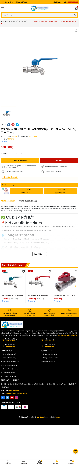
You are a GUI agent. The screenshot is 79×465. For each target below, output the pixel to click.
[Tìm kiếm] (75, 15)
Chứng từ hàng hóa (9, 376)
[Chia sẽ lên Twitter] (17, 124)
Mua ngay (59, 160)
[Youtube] (12, 397)
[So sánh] (4, 141)
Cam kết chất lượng (9, 358)
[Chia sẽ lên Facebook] (8, 124)
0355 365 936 (60, 189)
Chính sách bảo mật (9, 354)
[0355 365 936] (70, 2)
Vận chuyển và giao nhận (11, 361)
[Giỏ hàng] (76, 8)
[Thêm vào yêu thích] (76, 30)
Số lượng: (4, 153)
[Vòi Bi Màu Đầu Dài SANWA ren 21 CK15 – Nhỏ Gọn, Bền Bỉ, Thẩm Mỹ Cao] (13, 281)
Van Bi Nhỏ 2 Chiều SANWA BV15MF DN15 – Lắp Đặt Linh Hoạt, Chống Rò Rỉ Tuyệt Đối (65, 295)
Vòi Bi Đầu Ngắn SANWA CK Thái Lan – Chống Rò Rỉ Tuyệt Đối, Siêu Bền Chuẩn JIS (39, 295)
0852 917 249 (26, 189)
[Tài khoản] (56, 2)
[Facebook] (3, 397)
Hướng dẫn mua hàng (50, 354)
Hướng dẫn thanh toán (50, 358)
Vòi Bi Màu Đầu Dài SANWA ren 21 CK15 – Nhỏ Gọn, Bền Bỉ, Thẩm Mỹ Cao (13, 295)
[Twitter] (7, 397)
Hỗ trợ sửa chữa (49, 345)
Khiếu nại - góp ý (49, 340)
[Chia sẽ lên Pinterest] (13, 124)
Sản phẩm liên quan (12, 265)
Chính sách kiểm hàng (10, 369)
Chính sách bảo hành (10, 365)
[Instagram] (16, 397)
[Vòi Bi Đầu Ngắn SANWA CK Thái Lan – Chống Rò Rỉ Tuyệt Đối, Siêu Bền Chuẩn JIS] (39, 281)
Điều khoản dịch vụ (49, 361)
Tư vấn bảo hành (10, 345)
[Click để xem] (39, 67)
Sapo (58, 417)
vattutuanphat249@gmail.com (16, 393)
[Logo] (39, 8)
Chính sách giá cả (9, 372)
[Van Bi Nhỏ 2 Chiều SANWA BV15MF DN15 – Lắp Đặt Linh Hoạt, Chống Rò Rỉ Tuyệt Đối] (65, 281)
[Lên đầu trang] (76, 446)
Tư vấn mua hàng (11, 340)
